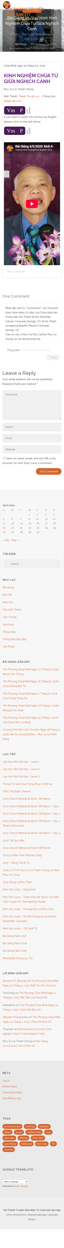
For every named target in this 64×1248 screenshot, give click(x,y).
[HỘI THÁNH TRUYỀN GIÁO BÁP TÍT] (7, 4)
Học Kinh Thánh (12, 609)
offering (23, 1138)
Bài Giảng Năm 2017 (15, 935)
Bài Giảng (20, 44)
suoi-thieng (10, 1144)
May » (15, 540)
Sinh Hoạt (8, 624)
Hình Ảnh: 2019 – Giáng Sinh (19, 889)
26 (4, 532)
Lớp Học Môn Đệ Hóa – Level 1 (21, 761)
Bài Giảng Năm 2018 (15, 943)
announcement (12, 1126)
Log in (6, 1080)
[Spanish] (13, 1176)
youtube (20, 271)
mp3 (9, 271)
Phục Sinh (38, 1138)
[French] (9, 1176)
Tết (53, 1144)
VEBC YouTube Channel (17, 791)
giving (19, 1132)
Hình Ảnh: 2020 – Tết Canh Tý (20, 928)
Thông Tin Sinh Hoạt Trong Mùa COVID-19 (27, 783)
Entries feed (9, 1086)
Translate (24, 1186)
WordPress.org (11, 1098)
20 (12, 527)
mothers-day (34, 1132)
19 (4, 527)
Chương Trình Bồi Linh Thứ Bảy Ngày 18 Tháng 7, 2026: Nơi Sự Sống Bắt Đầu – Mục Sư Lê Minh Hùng (31, 734)
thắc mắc (42, 1144)
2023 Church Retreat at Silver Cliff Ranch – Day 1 (31, 806)
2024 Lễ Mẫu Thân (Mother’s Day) (22, 855)
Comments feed (12, 1092)
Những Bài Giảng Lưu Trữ (18, 958)
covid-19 (30, 1126)
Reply (53, 357)
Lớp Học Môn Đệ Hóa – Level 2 (21, 769)
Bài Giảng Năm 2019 (15, 950)
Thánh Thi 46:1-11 (28, 96)
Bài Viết (7, 594)
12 (4, 523)
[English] (4, 1176)
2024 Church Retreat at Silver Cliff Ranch (26, 847)
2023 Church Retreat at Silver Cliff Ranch (26, 798)
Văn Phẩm (9, 646)
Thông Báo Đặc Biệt (14, 639)
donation (44, 1126)
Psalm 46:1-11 (12, 100)
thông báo (26, 1144)
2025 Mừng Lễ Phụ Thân (17, 882)
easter (7, 1132)
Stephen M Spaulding (15, 1017)
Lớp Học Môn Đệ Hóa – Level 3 (21, 776)
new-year (9, 1138)
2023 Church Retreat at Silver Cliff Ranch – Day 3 (31, 832)
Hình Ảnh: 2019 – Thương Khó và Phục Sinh (28, 909)
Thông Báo (9, 631)
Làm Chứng (9, 616)
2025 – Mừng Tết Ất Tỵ (16, 862)
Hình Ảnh (8, 602)
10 (46, 519)
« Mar (6, 540)
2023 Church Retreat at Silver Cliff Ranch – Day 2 (31, 813)
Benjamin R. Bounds (14, 980)
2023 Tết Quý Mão (14, 840)
